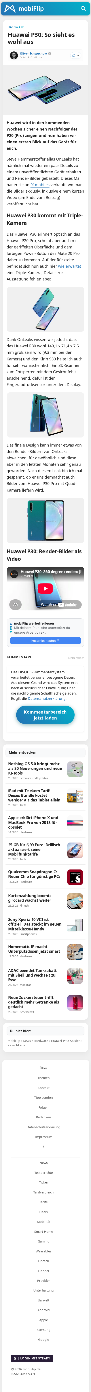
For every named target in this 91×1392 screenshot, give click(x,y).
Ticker (43, 1182)
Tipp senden (43, 1097)
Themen (44, 1078)
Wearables (43, 1251)
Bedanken (43, 1117)
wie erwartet (69, 266)
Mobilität (43, 1222)
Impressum (43, 1137)
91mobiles (39, 184)
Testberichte (43, 1172)
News (44, 1163)
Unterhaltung (43, 1290)
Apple (43, 1320)
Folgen (43, 1107)
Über (43, 1068)
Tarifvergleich (43, 1192)
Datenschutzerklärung (47, 698)
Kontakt (43, 1088)
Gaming (43, 1241)
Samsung (44, 1330)
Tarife (43, 1202)
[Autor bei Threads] (49, 53)
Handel (43, 1271)
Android (44, 1310)
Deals (43, 1212)
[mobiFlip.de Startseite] (25, 9)
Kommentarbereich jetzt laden (45, 715)
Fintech (43, 1261)
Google (43, 1339)
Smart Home (43, 1231)
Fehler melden (76, 657)
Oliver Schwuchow (33, 53)
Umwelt (43, 1300)
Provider (43, 1280)
